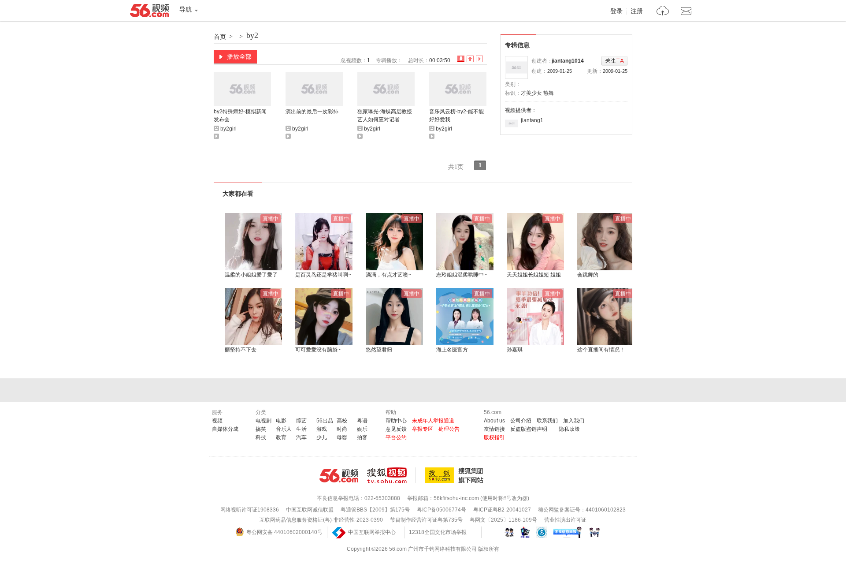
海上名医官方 (452, 350)
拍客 (362, 437)
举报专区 (422, 429)
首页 (220, 36)
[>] (663, 12)
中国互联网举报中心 (372, 532)
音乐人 (284, 429)
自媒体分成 (225, 429)
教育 (281, 437)
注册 (637, 11)
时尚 (342, 429)
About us (494, 421)
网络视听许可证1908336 (249, 510)
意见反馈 (396, 429)
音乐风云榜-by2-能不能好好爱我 (456, 115)
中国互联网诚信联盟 (310, 510)
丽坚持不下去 (240, 350)
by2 (252, 35)
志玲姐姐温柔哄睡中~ (461, 275)
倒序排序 (460, 59)
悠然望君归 (379, 350)
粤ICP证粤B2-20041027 (502, 510)
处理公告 (449, 429)
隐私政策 (569, 429)
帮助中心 (396, 421)
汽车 (301, 437)
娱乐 (362, 429)
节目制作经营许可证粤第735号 (426, 520)
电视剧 (263, 421)
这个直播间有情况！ (601, 350)
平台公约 (396, 437)
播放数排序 (479, 59)
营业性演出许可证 (565, 520)
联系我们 (547, 421)
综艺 (301, 421)
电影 (281, 421)
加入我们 (573, 421)
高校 (342, 421)
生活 (301, 429)
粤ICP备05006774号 (441, 510)
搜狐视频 (391, 475)
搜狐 (455, 475)
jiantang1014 (568, 61)
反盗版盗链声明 (528, 429)
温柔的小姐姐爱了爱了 (251, 275)
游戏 (321, 429)
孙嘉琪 (515, 350)
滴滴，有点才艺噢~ (388, 275)
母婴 (342, 437)
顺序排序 (470, 59)
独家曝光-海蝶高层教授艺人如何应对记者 (384, 115)
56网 (338, 475)
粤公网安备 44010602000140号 (284, 532)
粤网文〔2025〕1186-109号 (503, 520)
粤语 (362, 421)
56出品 (324, 421)
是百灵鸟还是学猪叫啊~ (323, 275)
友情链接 (494, 429)
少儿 (321, 437)
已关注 (614, 61)
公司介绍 (520, 421)
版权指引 (494, 437)
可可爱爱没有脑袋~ (318, 350)
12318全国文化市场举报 (438, 532)
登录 (616, 11)
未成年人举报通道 (433, 421)
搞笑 (261, 429)
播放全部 (239, 56)
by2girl (228, 129)
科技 (261, 437)
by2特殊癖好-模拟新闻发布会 (240, 115)
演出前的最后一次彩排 (312, 111)
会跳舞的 (587, 275)
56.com (149, 12)
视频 (217, 421)
